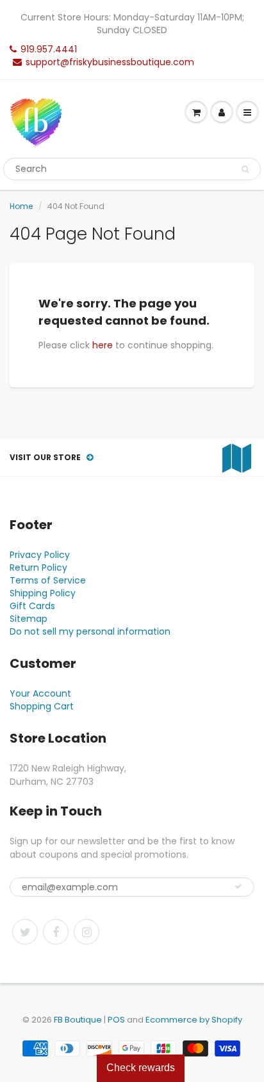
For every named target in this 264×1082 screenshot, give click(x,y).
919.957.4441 (49, 49)
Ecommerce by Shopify (193, 1020)
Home (21, 206)
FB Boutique (78, 1020)
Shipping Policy (43, 593)
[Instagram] (86, 932)
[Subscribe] (238, 886)
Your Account (40, 693)
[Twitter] (25, 932)
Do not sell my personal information (90, 631)
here (102, 345)
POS (116, 1020)
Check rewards (140, 1067)
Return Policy (38, 567)
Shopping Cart (42, 706)
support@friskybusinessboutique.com (110, 62)
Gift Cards (32, 605)
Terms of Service (48, 580)
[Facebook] (56, 932)
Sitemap (28, 618)
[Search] (245, 169)
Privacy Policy (40, 554)
